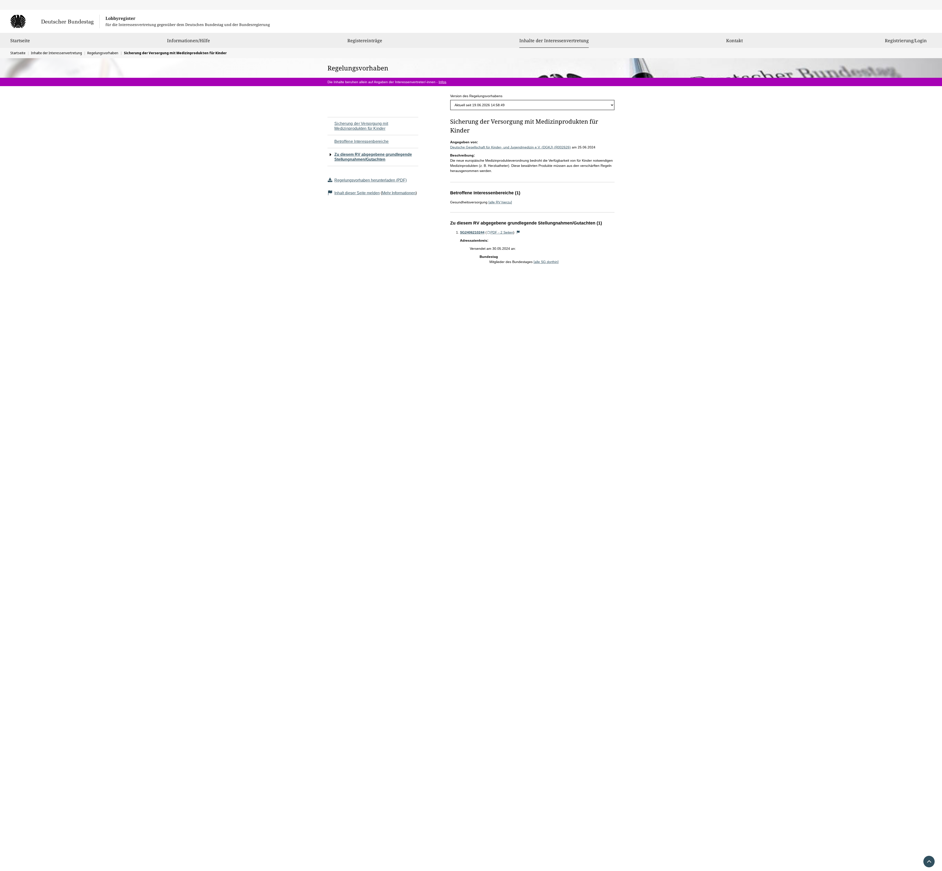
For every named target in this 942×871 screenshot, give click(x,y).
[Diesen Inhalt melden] (518, 232)
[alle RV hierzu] (500, 202)
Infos (442, 82)
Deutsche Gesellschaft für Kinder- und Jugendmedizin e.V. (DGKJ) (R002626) (510, 147)
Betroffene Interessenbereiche (361, 141)
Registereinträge (364, 40)
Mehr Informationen (399, 193)
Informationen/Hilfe (188, 40)
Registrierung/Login (906, 40)
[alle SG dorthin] (546, 262)
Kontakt (734, 40)
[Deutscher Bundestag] (54, 21)
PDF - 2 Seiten (501, 232)
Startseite (20, 40)
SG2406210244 (472, 232)
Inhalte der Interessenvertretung (554, 40)
